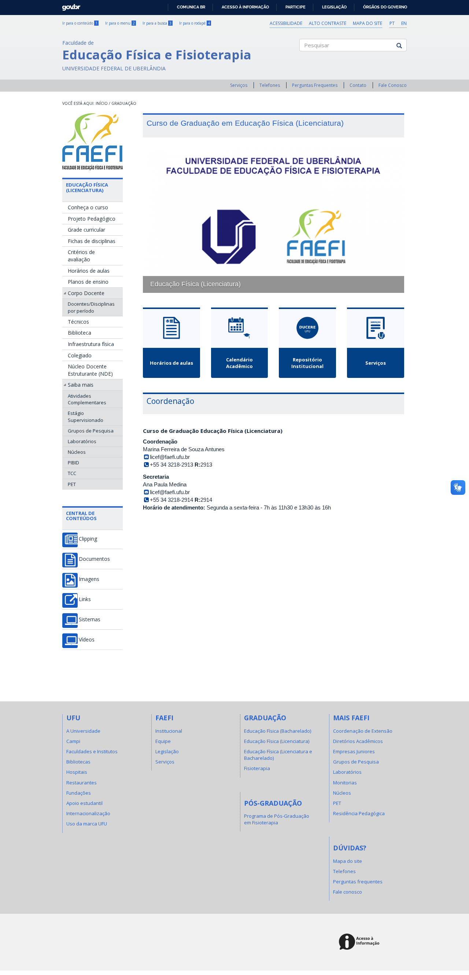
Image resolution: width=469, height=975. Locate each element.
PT (392, 23)
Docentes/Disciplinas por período (91, 307)
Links (85, 599)
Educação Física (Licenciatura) (87, 187)
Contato (358, 85)
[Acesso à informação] (360, 942)
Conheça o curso (88, 207)
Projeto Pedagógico (91, 218)
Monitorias (345, 782)
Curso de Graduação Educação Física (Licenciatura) (212, 430)
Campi (73, 741)
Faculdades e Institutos (92, 751)
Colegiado (80, 355)
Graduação (123, 103)
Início (102, 103)
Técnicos (78, 321)
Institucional (168, 731)
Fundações (78, 793)
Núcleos (77, 452)
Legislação (334, 7)
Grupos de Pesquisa (91, 430)
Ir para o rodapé (194, 23)
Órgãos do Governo (385, 7)
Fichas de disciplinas (91, 241)
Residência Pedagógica (359, 813)
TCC (72, 473)
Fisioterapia (257, 768)
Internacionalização (88, 813)
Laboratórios (82, 441)
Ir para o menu (120, 23)
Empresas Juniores (354, 751)
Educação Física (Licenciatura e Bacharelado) (278, 754)
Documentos (94, 559)
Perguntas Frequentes (314, 85)
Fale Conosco (392, 85)
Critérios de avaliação (81, 256)
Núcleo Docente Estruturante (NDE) (90, 370)
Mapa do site (367, 23)
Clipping (88, 538)
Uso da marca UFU (86, 823)
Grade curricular (86, 229)
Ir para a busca (157, 23)
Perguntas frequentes (358, 881)
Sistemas (89, 619)
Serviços (238, 85)
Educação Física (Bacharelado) (277, 731)
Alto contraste (327, 23)
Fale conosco (347, 891)
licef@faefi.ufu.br (170, 457)
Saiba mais (80, 384)
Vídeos (87, 639)
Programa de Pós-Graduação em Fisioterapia (276, 819)
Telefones (269, 85)
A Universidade (83, 731)
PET (72, 484)
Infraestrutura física (91, 344)
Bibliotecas (78, 761)
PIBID (73, 462)
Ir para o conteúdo (79, 23)
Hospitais (76, 772)
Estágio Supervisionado (85, 416)
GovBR (68, 5)
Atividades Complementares (87, 399)
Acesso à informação (245, 7)
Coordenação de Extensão (362, 731)
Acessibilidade (286, 23)
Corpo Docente (86, 293)
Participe (295, 7)
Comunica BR (191, 7)
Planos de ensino (88, 281)
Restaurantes (81, 782)
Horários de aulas (89, 270)
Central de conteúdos (81, 516)
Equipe (163, 741)
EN (404, 23)
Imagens (89, 579)
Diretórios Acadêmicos (358, 741)
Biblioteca (79, 332)
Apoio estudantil (84, 803)
